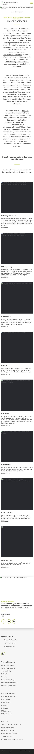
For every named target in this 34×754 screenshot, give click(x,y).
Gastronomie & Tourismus (10, 733)
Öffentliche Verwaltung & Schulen (12, 739)
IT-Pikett (4, 705)
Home (12, 11)
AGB (10, 752)
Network (4, 674)
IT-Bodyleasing (6, 699)
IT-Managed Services (8, 696)
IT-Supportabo (6, 711)
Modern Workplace (7, 665)
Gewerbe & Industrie (8, 730)
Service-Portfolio (22, 43)
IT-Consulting (5, 702)
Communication (6, 671)
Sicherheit (22, 64)
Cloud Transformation (8, 668)
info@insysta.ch (9, 646)
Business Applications (8, 685)
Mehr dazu (5, 228)
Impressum (17, 750)
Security (4, 677)
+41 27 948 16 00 (9, 643)
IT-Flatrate (4, 708)
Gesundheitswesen (7, 727)
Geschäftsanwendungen (12, 55)
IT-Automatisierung (7, 680)
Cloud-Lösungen (21, 57)
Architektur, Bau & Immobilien (11, 725)
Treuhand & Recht (7, 736)
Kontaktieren (15, 134)
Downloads (11, 750)
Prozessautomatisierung (9, 683)
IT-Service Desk (6, 714)
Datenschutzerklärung (25, 750)
